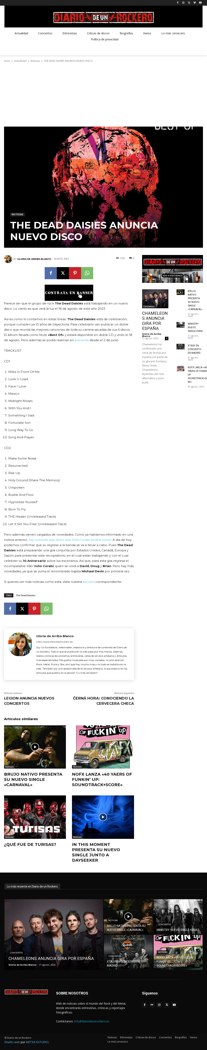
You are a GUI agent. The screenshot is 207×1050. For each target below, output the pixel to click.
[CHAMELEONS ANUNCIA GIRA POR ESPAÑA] (155, 298)
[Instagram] (183, 3)
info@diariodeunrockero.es (91, 1021)
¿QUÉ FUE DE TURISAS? (30, 844)
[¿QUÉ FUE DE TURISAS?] (35, 817)
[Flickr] (152, 1005)
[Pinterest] (75, 273)
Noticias (35, 61)
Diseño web (12, 1042)
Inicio (7, 61)
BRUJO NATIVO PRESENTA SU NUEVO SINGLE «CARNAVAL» (33, 779)
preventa (82, 340)
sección (89, 582)
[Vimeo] (194, 3)
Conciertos (148, 306)
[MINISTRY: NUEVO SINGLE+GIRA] (180, 324)
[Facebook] (177, 3)
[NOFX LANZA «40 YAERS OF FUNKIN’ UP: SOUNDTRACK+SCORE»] (103, 747)
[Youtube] (200, 3)
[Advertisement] (103, 94)
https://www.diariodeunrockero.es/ (54, 641)
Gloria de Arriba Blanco (34, 259)
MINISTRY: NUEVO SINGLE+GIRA (195, 327)
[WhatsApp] (87, 273)
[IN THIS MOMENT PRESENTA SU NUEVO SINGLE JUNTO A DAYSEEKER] (103, 817)
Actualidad (20, 61)
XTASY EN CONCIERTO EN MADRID (194, 349)
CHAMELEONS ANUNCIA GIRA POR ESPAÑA (155, 321)
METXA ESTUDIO (37, 1042)
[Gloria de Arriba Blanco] (8, 259)
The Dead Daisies (25, 595)
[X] (189, 3)
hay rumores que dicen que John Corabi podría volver (70, 540)
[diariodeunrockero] (103, 17)
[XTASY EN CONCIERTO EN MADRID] (180, 346)
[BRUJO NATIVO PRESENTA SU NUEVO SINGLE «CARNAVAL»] (35, 747)
